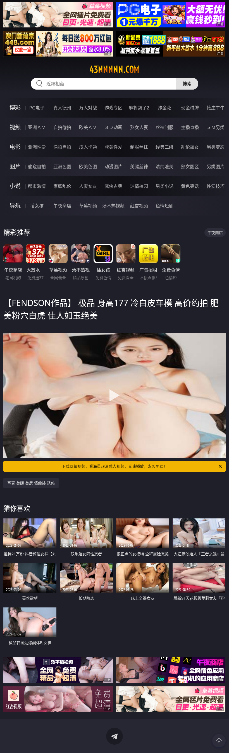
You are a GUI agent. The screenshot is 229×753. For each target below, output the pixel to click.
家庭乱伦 (62, 186)
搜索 (187, 84)
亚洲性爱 (37, 147)
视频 (15, 127)
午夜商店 (62, 206)
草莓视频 (88, 206)
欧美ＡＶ (88, 127)
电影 (15, 147)
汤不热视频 (113, 206)
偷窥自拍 (37, 166)
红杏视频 (139, 206)
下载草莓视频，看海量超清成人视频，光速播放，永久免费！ (114, 466)
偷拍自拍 (62, 147)
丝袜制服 (164, 127)
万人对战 (88, 108)
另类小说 (164, 186)
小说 (15, 186)
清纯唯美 (164, 166)
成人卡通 (88, 147)
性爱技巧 (216, 186)
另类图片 (216, 166)
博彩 (15, 107)
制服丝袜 (139, 147)
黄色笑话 (190, 186)
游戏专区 (113, 108)
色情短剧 (164, 206)
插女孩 (37, 206)
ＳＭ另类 (216, 127)
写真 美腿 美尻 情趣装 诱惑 (31, 483)
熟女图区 (190, 166)
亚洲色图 (62, 166)
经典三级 (164, 147)
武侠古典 (113, 186)
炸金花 (164, 108)
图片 (15, 166)
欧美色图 (88, 166)
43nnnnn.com (114, 69)
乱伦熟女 (190, 147)
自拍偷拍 (62, 127)
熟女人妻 (139, 127)
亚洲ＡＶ (37, 127)
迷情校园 (139, 186)
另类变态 (216, 147)
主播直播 (190, 127)
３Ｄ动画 (113, 127)
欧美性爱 (113, 147)
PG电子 (36, 108)
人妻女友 (88, 186)
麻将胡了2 (139, 108)
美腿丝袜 (139, 166)
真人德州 (62, 108)
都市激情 (37, 186)
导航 (15, 205)
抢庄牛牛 (216, 108)
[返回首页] (219, 740)
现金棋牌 (190, 108)
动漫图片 (113, 166)
